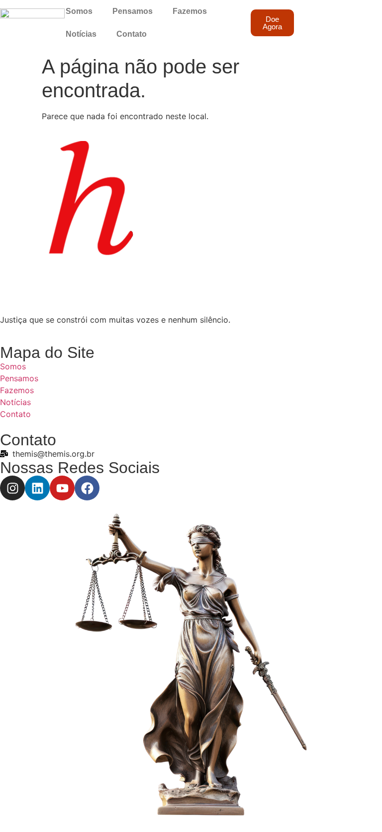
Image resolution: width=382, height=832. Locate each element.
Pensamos (132, 11)
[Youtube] (62, 488)
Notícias (81, 34)
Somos (79, 11)
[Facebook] (87, 488)
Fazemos (190, 11)
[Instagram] (12, 488)
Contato (131, 34)
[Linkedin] (37, 488)
